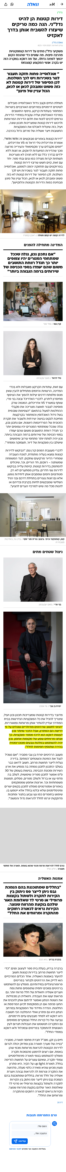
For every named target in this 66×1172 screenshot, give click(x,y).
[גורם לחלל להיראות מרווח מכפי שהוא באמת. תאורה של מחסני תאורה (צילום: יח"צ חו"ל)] (33, 840)
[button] (52, 4)
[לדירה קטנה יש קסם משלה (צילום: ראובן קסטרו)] (33, 213)
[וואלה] (33, 4)
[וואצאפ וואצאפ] (12, 4)
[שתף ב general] (6, 4)
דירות (60, 1103)
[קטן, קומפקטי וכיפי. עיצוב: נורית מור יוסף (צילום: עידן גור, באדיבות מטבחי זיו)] (33, 519)
